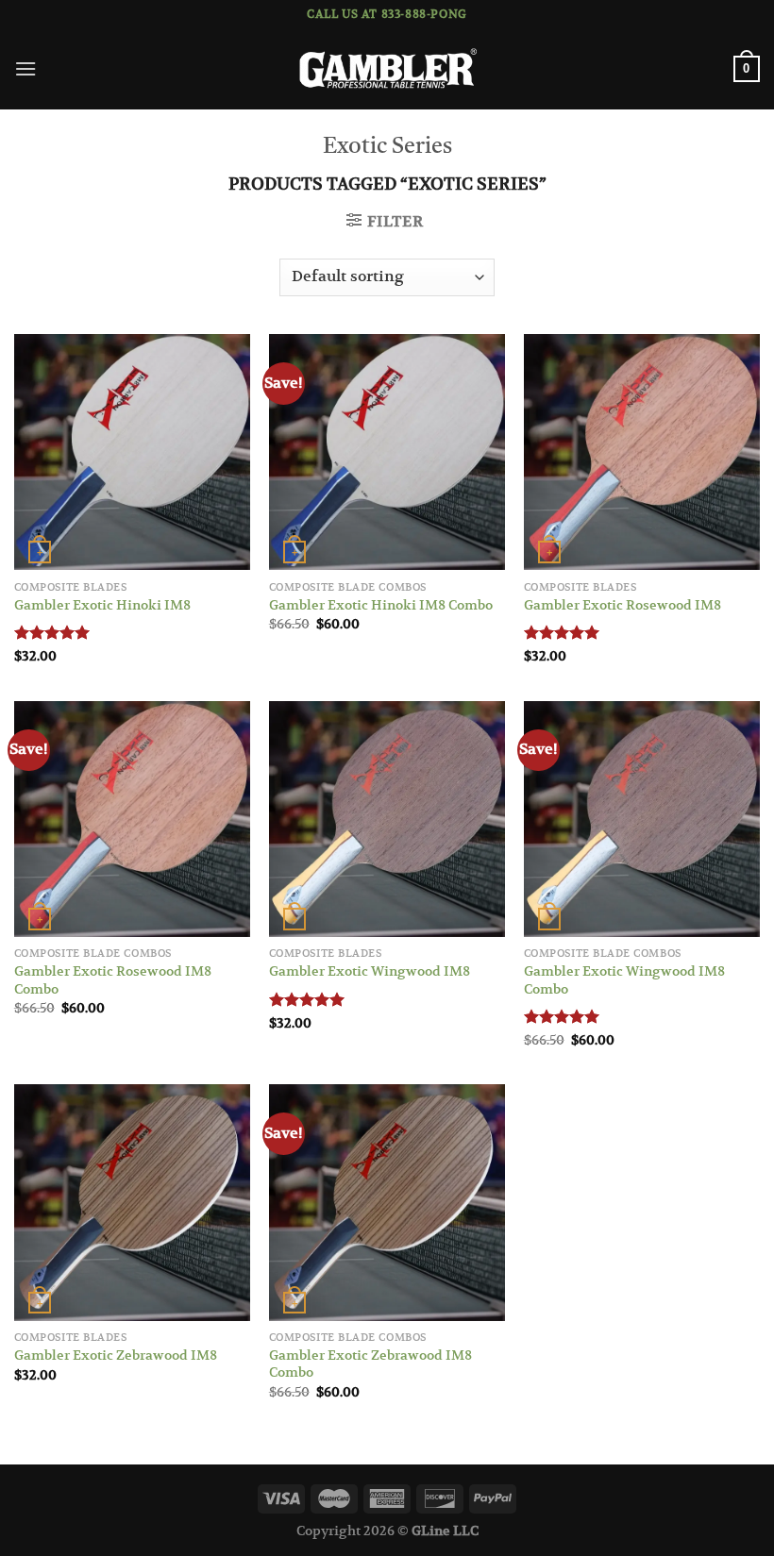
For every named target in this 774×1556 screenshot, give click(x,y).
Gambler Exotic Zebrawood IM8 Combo (370, 1364)
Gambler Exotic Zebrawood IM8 (115, 1355)
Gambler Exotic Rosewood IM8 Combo (112, 979)
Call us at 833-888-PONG (387, 14)
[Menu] (25, 68)
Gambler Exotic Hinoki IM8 (102, 604)
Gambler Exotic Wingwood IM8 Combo (624, 979)
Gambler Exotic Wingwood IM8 (369, 970)
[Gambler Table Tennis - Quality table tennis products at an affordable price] (387, 69)
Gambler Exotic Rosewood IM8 (622, 604)
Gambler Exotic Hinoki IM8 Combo (381, 604)
